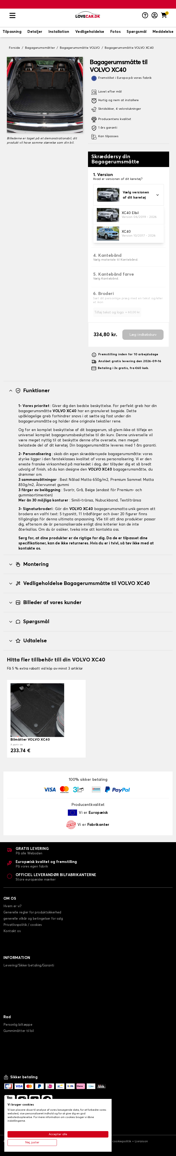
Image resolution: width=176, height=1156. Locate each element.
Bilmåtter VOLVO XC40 (30, 739)
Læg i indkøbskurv (142, 334)
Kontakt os (12, 931)
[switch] (12, 32)
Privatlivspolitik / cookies (22, 925)
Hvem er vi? (12, 906)
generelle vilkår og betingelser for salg (33, 918)
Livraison (141, 1141)
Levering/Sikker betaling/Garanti (28, 965)
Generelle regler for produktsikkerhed (32, 912)
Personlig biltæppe (17, 1024)
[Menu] (41, 15)
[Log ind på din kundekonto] (155, 15)
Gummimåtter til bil (18, 1031)
